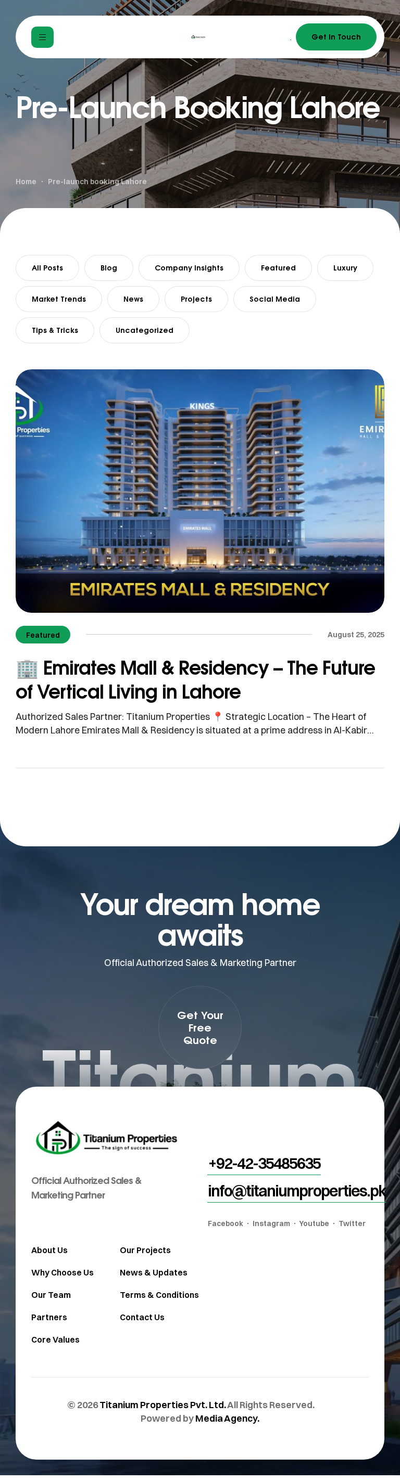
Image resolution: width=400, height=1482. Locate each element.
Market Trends (59, 299)
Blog (109, 268)
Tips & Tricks (55, 330)
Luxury (345, 268)
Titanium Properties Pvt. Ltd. (162, 1405)
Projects (196, 299)
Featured (278, 268)
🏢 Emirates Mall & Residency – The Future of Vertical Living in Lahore (195, 679)
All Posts (47, 268)
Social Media (274, 299)
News (133, 299)
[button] (200, 1027)
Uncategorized (144, 330)
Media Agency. (227, 1418)
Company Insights (189, 268)
